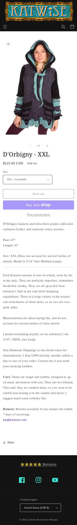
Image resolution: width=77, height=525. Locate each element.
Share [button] (11, 442)
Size (5, 171)
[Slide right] (47, 146)
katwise (32, 519)
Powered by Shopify (47, 519)
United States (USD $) (36, 507)
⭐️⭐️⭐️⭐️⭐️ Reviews (38, 464)
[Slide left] (29, 146)
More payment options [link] (38, 214)
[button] (5, 26)
